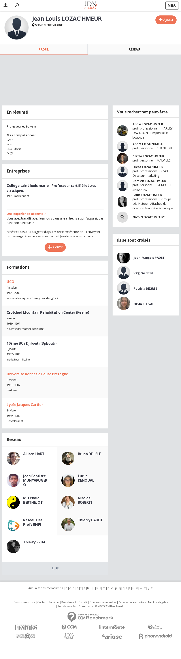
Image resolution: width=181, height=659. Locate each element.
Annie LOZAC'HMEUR (147, 124)
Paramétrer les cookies (132, 602)
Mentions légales (158, 602)
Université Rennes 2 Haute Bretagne (37, 374)
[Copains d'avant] (25, 636)
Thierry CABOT (90, 520)
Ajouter (168, 19)
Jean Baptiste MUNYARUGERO (35, 480)
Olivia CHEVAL (144, 304)
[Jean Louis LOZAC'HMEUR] (16, 27)
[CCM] (68, 627)
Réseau (134, 49)
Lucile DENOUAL (86, 478)
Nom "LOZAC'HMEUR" (148, 217)
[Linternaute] (112, 627)
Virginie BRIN (143, 273)
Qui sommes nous (24, 602)
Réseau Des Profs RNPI (32, 522)
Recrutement (68, 602)
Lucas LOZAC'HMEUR (147, 167)
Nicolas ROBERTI (85, 500)
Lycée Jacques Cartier (25, 404)
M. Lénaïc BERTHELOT (33, 500)
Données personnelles (103, 602)
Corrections (85, 606)
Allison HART (34, 453)
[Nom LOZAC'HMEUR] (122, 217)
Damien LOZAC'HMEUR (149, 181)
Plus (55, 568)
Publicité (54, 602)
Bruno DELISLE (89, 453)
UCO (10, 281)
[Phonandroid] (155, 636)
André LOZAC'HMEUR (148, 144)
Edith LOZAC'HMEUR (147, 195)
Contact (41, 602)
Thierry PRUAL (35, 542)
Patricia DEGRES (145, 288)
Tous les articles (67, 606)
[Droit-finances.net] (155, 627)
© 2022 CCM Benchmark (109, 606)
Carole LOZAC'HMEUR (148, 156)
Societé (83, 602)
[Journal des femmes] (25, 627)
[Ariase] (112, 636)
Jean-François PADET (149, 257)
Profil (44, 49)
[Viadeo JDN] (68, 636)
